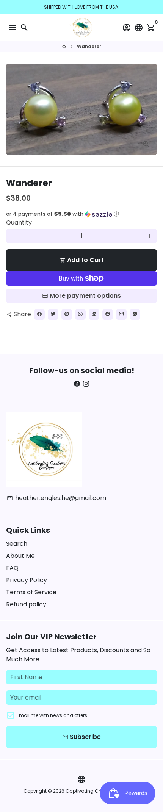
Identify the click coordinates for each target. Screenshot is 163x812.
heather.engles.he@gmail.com (56, 497)
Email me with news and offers (52, 715)
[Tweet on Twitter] (53, 314)
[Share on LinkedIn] (94, 314)
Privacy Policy (26, 580)
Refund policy (26, 604)
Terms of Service (31, 592)
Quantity (19, 222)
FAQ (12, 568)
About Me (20, 555)
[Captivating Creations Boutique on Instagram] (86, 383)
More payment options (85, 295)
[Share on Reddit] (107, 314)
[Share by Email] (121, 314)
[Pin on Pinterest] (66, 314)
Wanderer (89, 46)
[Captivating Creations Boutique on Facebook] (77, 383)
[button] (81, 214)
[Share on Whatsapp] (80, 314)
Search (16, 543)
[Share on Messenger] (135, 314)
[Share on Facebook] (39, 314)
